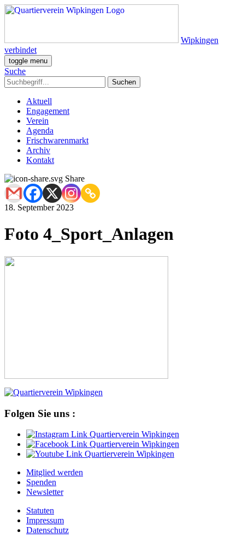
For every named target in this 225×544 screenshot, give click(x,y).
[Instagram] (71, 193)
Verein (37, 120)
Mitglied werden (54, 472)
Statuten (40, 510)
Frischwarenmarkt (57, 140)
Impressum (45, 520)
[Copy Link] (90, 193)
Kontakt (40, 160)
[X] (52, 193)
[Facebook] (33, 193)
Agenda (40, 130)
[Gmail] (13, 193)
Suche (15, 71)
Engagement (47, 111)
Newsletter (44, 492)
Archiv (38, 150)
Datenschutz (47, 530)
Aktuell (39, 101)
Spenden (41, 482)
